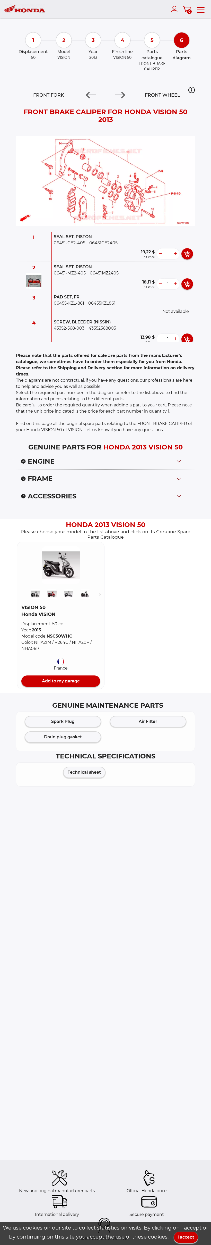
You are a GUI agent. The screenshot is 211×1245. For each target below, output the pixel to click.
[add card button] (187, 254)
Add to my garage (61, 681)
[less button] (160, 254)
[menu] (201, 9)
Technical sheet (84, 772)
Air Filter (148, 721)
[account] (175, 9)
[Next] (120, 95)
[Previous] (91, 95)
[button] (191, 90)
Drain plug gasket (63, 736)
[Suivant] (100, 594)
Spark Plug (63, 721)
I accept (186, 1237)
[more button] (175, 254)
